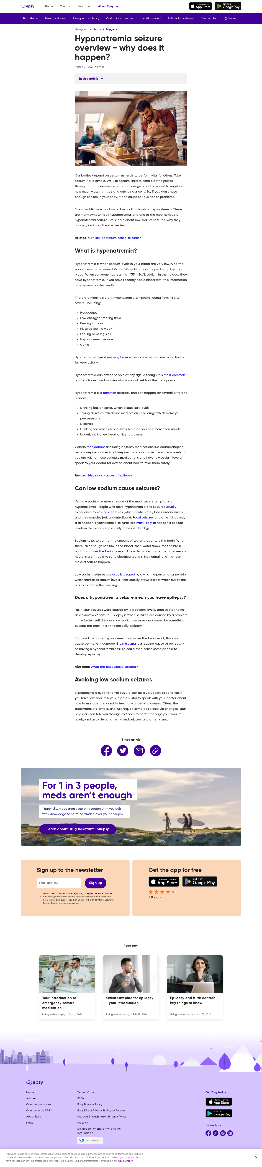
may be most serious (128, 357)
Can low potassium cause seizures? (114, 238)
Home (49, 6)
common (109, 393)
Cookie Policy (125, 1161)
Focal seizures (143, 517)
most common (174, 375)
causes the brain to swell (106, 551)
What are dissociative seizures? (114, 666)
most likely (144, 523)
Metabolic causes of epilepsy (110, 475)
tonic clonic (101, 512)
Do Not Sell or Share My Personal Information (99, 1131)
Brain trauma (126, 643)
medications (96, 447)
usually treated (123, 574)
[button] (65, 6)
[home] (27, 6)
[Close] (256, 1157)
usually (171, 507)
